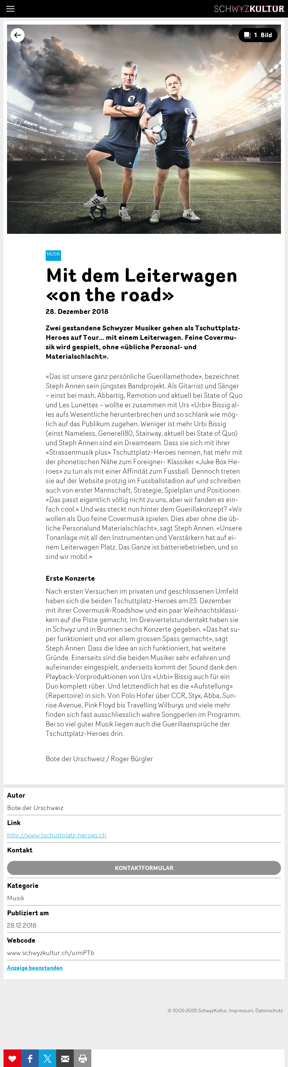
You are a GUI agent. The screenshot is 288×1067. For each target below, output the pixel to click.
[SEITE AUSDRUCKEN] (82, 1058)
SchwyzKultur (249, 9)
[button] (10, 9)
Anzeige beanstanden (35, 967)
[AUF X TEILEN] (47, 1058)
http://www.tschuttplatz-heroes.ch (56, 834)
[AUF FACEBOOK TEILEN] (30, 1058)
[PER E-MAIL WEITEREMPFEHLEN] (65, 1058)
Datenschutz (269, 1010)
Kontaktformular (144, 868)
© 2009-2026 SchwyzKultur (197, 1010)
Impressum (241, 1010)
